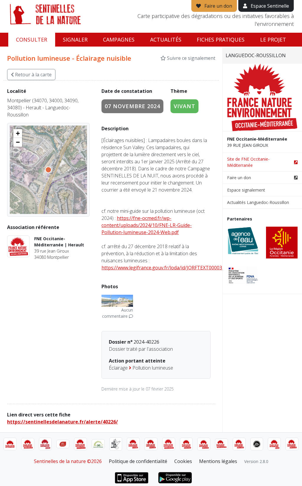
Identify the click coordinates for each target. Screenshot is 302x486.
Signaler (75, 39)
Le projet (273, 39)
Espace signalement (246, 190)
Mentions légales (218, 461)
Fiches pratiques (220, 39)
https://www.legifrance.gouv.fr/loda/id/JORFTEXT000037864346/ (171, 267)
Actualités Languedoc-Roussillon (258, 202)
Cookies (183, 461)
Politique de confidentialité (138, 461)
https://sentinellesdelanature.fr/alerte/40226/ (62, 422)
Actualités (165, 39)
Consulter (31, 39)
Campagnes (118, 39)
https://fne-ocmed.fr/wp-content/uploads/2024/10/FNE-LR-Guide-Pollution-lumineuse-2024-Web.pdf (146, 225)
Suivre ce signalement (190, 58)
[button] (17, 133)
